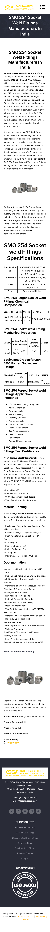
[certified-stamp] (25, 873)
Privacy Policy (41, 916)
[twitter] (11, 811)
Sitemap (25, 919)
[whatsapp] (38, 811)
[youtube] (25, 811)
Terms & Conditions (26, 916)
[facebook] (18, 811)
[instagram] (31, 811)
